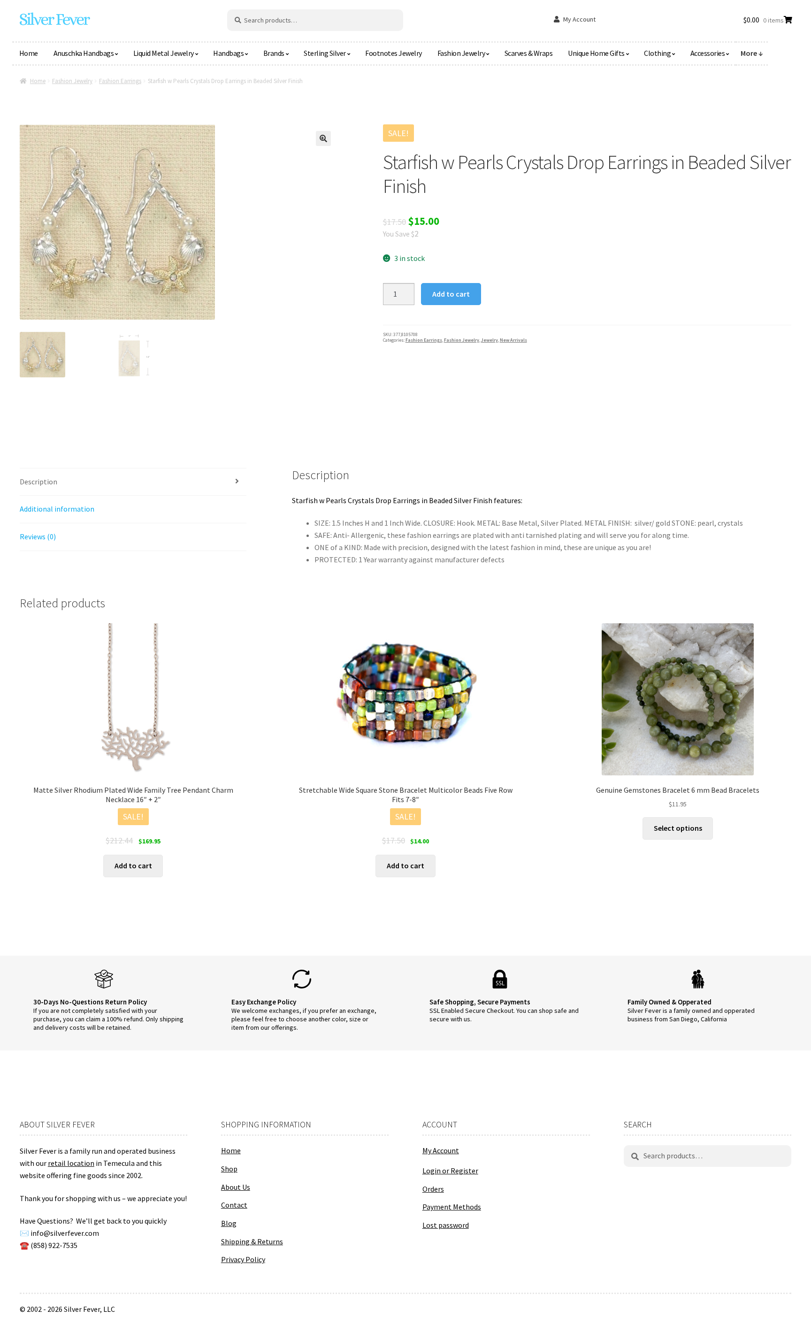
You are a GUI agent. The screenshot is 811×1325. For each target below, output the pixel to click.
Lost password (445, 1225)
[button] (323, 138)
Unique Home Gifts (596, 53)
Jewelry (489, 340)
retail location (71, 1163)
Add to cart (451, 294)
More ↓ (752, 53)
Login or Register (450, 1170)
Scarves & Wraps (529, 53)
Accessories (707, 53)
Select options (678, 828)
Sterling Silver (325, 53)
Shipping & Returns (252, 1241)
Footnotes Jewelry (393, 53)
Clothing (657, 53)
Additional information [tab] (57, 508)
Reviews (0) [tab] (38, 536)
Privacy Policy (243, 1259)
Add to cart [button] (133, 865)
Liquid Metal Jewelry (163, 53)
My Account (579, 19)
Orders (433, 1189)
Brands (273, 53)
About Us (235, 1187)
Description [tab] (38, 481)
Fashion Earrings (120, 81)
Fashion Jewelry (461, 53)
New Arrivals (513, 340)
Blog (229, 1223)
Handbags (228, 53)
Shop (229, 1168)
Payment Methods (451, 1206)
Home (28, 53)
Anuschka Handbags (84, 53)
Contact (234, 1205)
